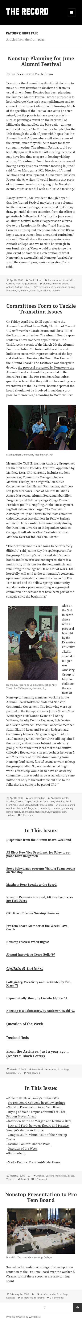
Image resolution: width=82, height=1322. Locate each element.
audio (52, 1294)
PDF (47, 811)
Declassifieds (17, 1037)
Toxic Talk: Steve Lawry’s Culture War (33, 1098)
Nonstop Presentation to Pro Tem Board (41, 1197)
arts (30, 287)
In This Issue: (41, 830)
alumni (46, 283)
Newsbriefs (37, 804)
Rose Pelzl (37, 1069)
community (45, 808)
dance (9, 811)
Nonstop (32, 283)
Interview (11, 290)
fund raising (68, 287)
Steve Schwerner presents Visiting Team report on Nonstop (40, 870)
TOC (18, 1072)
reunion (56, 290)
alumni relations (59, 283)
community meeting (62, 808)
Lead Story (24, 804)
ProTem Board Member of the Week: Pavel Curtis (37, 927)
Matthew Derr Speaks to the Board (31, 884)
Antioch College (14, 287)
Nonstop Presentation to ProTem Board (34, 1107)
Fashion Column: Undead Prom (29, 1144)
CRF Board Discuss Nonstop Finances (32, 913)
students (10, 815)
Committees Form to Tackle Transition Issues (41, 308)
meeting (24, 290)
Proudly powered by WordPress (23, 1317)
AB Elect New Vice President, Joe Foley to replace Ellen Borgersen (38, 854)
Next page (77, 1307)
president (45, 290)
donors (57, 287)
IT (18, 290)
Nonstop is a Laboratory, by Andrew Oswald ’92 (40, 1011)
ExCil (68, 801)
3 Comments (57, 1297)
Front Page (21, 283)
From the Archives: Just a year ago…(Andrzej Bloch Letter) (37, 1053)
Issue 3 (25, 1179)
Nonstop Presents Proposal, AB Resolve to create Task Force (39, 898)
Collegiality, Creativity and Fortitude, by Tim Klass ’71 (38, 983)
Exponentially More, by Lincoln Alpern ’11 (36, 998)
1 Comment (27, 815)
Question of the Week (24, 1024)
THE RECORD (27, 12)
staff (64, 811)
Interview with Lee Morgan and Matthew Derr (39, 1121)
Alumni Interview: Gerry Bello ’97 (30, 954)
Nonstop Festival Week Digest (27, 942)
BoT (36, 287)
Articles (70, 280)
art (25, 287)
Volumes (10, 1179)
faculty (17, 811)
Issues (71, 1175)
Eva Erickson (35, 280)
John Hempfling (37, 798)
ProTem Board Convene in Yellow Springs (36, 1102)
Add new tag (33, 1072)
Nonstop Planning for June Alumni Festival (41, 61)
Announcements (56, 280)
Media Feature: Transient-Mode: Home (34, 1162)
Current (10, 283)
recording (39, 1297)
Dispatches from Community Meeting (44, 801)
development (46, 287)
